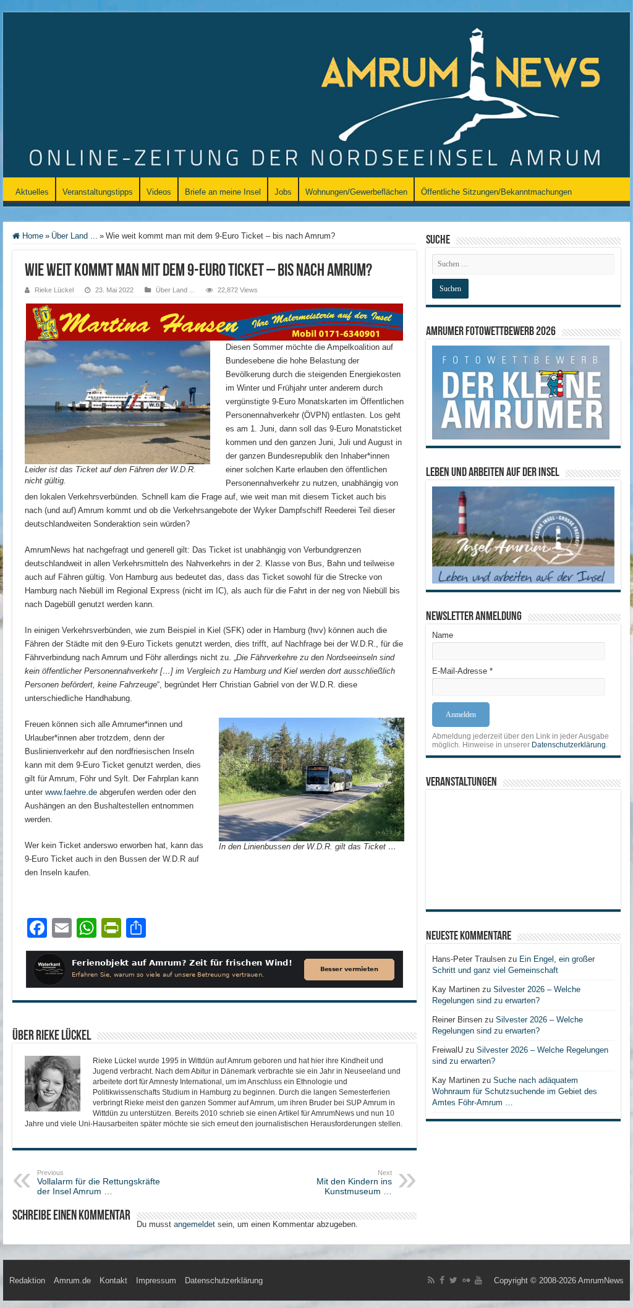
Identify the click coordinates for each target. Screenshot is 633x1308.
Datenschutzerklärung (569, 745)
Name (442, 635)
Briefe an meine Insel (223, 192)
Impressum (156, 1280)
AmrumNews (601, 1280)
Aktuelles (32, 192)
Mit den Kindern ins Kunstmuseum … (354, 1182)
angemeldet (194, 1224)
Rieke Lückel (54, 290)
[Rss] (431, 1280)
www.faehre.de (71, 792)
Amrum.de (72, 1280)
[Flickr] (466, 1280)
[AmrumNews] (316, 95)
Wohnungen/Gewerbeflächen (356, 192)
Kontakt (113, 1280)
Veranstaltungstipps (97, 192)
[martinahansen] (214, 321)
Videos (159, 192)
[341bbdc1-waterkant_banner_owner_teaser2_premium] (214, 968)
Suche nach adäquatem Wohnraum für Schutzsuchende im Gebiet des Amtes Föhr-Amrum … (514, 1091)
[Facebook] (442, 1280)
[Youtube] (478, 1280)
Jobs (283, 192)
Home (31, 235)
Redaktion (27, 1280)
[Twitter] (453, 1280)
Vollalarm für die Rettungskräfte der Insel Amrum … (98, 1182)
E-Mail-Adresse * (462, 671)
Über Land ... (74, 235)
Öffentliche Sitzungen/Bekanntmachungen (496, 192)
